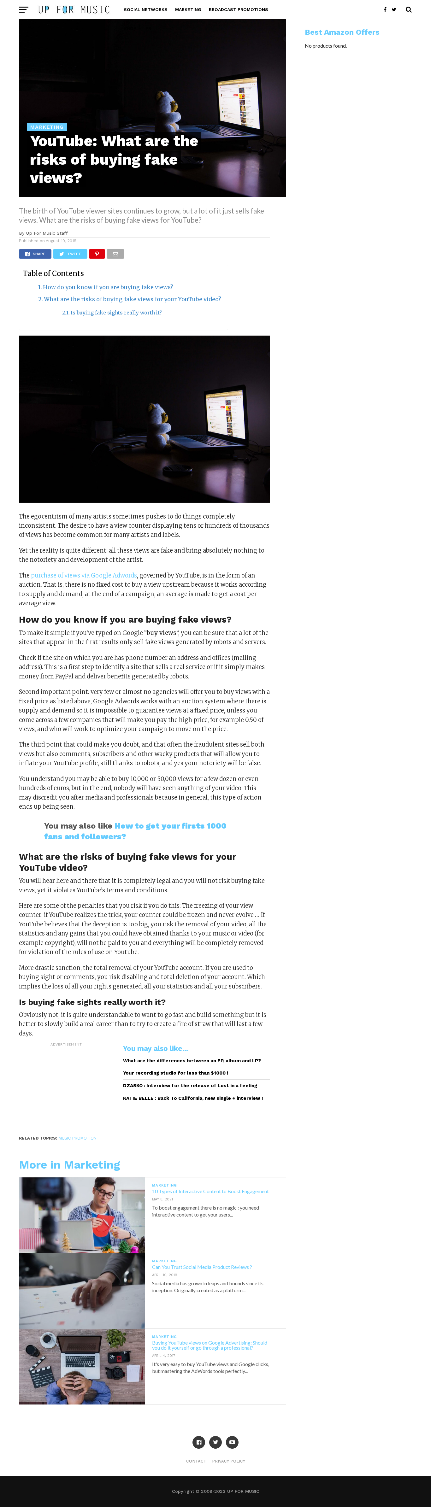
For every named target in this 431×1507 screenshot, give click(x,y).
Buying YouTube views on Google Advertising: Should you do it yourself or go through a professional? (209, 1345)
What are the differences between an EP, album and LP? (192, 1061)
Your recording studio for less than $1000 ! (175, 1073)
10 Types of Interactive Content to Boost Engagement (210, 1191)
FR (148, 28)
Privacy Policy (228, 1461)
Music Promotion (78, 1138)
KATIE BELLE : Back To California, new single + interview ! (193, 1098)
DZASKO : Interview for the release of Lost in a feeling (190, 1085)
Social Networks (146, 9)
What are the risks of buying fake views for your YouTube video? (132, 299)
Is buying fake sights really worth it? (116, 313)
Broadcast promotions (238, 9)
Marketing (188, 9)
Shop (130, 28)
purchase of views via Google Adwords (84, 575)
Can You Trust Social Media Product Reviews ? (202, 1267)
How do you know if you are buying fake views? (108, 287)
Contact (196, 1461)
